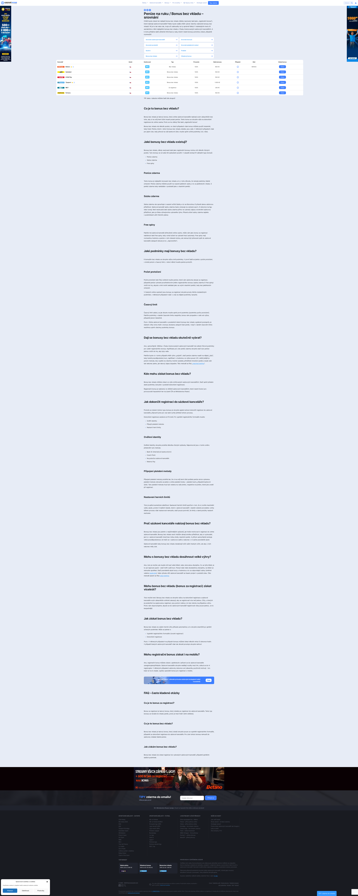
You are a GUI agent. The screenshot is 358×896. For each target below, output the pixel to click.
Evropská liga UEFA (155, 824)
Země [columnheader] (130, 62)
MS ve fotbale (153, 819)
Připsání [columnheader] (237, 62)
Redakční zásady (234, 883)
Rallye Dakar (122, 853)
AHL (120, 826)
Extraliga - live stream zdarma (189, 826)
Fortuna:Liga (153, 842)
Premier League (154, 830)
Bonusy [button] (167, 3)
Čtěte (208, 680)
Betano (68, 67)
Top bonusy (123, 860)
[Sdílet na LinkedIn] (150, 10)
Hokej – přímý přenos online (188, 824)
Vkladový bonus (186, 56)
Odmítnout (25, 891)
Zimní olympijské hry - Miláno (189, 819)
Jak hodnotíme (222, 885)
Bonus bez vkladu (151, 56)
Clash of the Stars (124, 855)
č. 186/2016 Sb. (156, 891)
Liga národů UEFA (154, 826)
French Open (123, 835)
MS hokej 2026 (123, 822)
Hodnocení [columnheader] (147, 62)
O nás (216, 876)
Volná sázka (124, 865)
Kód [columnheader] (254, 62)
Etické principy (225, 883)
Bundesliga (152, 833)
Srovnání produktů (152, 45)
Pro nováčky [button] (176, 3)
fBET (67, 87)
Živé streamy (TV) (216, 830)
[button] (47, 882)
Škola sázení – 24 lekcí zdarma (220, 822)
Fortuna (68, 93)
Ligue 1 (151, 839)
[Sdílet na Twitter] (147, 10)
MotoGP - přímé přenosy (187, 837)
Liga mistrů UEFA (154, 828)
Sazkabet (68, 72)
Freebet (183, 50)
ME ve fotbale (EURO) (156, 822)
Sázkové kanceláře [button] (156, 3)
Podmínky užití (216, 883)
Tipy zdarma (213, 3)
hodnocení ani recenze (134, 893)
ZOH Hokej (122, 819)
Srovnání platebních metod (189, 45)
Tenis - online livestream (187, 830)
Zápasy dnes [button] (189, 3)
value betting (164, 576)
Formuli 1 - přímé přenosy (188, 835)
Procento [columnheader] (196, 62)
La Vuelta (121, 846)
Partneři (237, 885)
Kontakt (229, 885)
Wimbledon (122, 833)
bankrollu (153, 573)
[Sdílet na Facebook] (145, 10)
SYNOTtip (69, 77)
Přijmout (10, 891)
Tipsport (68, 82)
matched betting (198, 363)
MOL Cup (152, 846)
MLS (120, 842)
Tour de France (123, 844)
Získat (282, 67)
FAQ (233, 885)
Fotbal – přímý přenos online (188, 822)
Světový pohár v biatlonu (126, 851)
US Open (121, 837)
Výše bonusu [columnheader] (217, 62)
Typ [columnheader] (172, 62)
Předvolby (40, 891)
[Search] (352, 2)
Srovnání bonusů (186, 39)
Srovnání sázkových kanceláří (155, 39)
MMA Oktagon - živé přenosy (189, 833)
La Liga (151, 835)
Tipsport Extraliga (124, 828)
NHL (120, 824)
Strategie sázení (202, 3)
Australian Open (123, 830)
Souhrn (148, 50)
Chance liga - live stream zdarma (190, 828)
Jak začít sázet (215, 819)
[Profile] (356, 3)
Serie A (151, 837)
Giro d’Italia (122, 848)
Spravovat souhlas (165, 885)
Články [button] (144, 3)
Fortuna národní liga (155, 844)
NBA (120, 839)
